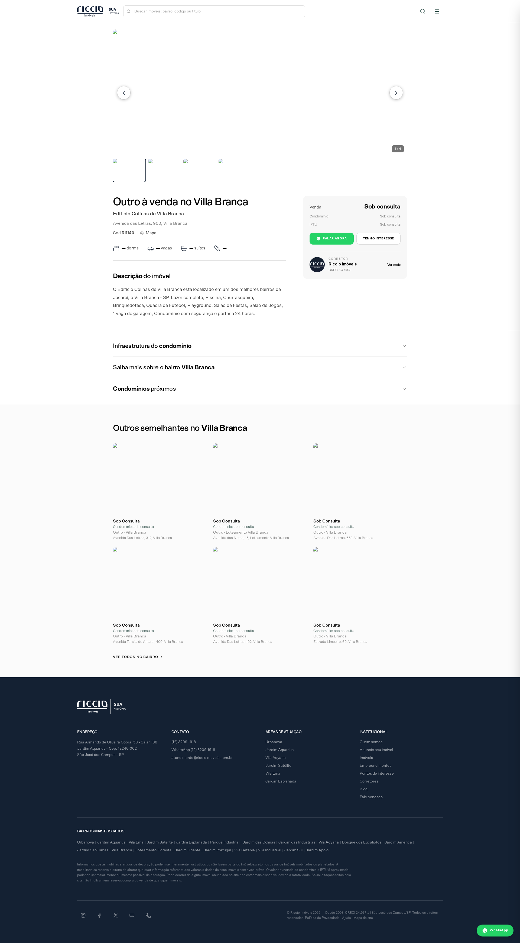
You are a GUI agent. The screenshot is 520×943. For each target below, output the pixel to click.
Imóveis (366, 758)
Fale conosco (371, 797)
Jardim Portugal (217, 850)
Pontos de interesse (377, 773)
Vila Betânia (244, 850)
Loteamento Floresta (153, 850)
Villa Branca (122, 850)
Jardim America (398, 842)
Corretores (369, 781)
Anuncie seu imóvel (376, 750)
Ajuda (346, 917)
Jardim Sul (293, 850)
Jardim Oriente (187, 850)
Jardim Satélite (278, 766)
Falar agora (335, 238)
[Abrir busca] (423, 11)
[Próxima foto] (396, 92)
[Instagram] (83, 915)
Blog (364, 789)
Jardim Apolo (317, 850)
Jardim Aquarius (279, 750)
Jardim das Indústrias (296, 842)
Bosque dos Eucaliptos (361, 842)
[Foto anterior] (123, 92)
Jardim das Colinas (259, 842)
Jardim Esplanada (280, 781)
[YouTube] (132, 915)
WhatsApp (499, 930)
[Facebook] (99, 915)
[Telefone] (148, 915)
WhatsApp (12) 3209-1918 (193, 750)
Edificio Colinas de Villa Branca (148, 213)
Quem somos (371, 742)
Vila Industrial (269, 850)
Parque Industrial (224, 842)
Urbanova (273, 742)
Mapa (151, 233)
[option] (129, 170)
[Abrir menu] (437, 11)
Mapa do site (363, 917)
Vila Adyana (275, 758)
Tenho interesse (378, 238)
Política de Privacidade (322, 917)
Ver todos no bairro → (137, 657)
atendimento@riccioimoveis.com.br (202, 758)
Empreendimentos (375, 766)
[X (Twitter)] (116, 915)
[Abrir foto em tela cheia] (260, 93)
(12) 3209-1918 (183, 742)
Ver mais (394, 264)
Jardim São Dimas (92, 850)
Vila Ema (272, 773)
